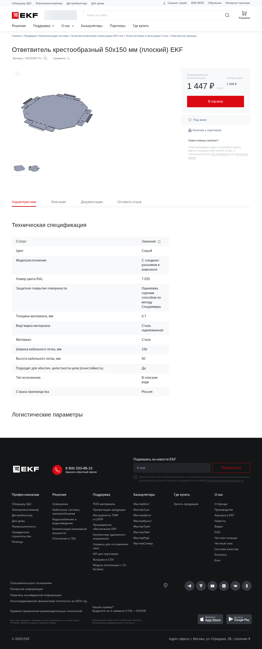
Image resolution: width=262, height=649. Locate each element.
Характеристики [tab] (24, 202)
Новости (220, 521)
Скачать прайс (177, 2)
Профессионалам (25, 494)
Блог (218, 560)
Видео (219, 526)
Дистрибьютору (77, 3)
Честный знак (224, 543)
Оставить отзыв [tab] (129, 202)
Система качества (227, 549)
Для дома (97, 3)
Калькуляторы (92, 26)
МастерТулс (141, 509)
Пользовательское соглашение (31, 583)
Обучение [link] (214, 2)
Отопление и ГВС (64, 538)
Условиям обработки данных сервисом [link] (29, 623)
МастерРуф (141, 538)
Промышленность (24, 526)
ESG (217, 532)
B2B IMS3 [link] (197, 2)
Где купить (141, 26)
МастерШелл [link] (142, 515)
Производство (224, 509)
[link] (189, 586)
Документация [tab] (92, 202)
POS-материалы (104, 504)
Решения (19, 26)
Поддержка (42, 26)
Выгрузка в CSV (103, 559)
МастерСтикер (143, 543)
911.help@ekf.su (220, 154)
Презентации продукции (109, 509)
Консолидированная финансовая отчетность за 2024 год (48, 601)
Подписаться (231, 467)
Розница (17, 541)
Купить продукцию (186, 504)
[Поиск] (227, 15)
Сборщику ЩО (21, 3)
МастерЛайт (141, 532)
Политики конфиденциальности (224, 480)
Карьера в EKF (224, 515)
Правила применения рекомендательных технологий (46, 611)
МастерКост (141, 504)
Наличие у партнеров (206, 130)
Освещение (60, 504)
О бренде (221, 504)
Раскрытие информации (26, 589)
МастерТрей (141, 526)
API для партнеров (105, 553)
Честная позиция (226, 538)
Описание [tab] (58, 202)
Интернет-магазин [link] (238, 2)
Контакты (221, 554)
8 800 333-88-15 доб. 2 (222, 150)
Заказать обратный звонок (81, 472)
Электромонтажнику (48, 3)
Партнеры (117, 26)
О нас (66, 26)
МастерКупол (142, 521)
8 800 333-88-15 (79, 468)
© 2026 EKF (21, 639)
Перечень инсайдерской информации (35, 595)
